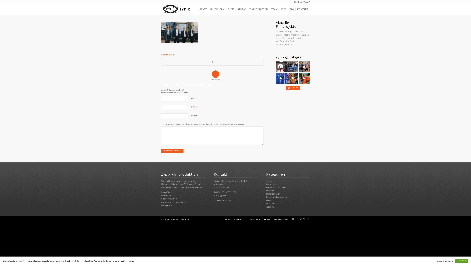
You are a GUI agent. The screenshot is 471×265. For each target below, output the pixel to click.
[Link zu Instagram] (308, 219)
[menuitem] (203, 9)
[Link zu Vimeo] (300, 219)
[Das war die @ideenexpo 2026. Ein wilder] (281, 78)
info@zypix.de (220, 195)
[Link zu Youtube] (293, 219)
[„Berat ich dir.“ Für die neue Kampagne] (281, 66)
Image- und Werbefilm (276, 197)
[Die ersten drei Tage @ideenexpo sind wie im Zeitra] (304, 78)
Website (194, 115)
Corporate (271, 184)
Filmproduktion (273, 193)
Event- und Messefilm (276, 187)
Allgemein (270, 181)
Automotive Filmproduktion (174, 202)
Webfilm (270, 206)
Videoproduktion (169, 198)
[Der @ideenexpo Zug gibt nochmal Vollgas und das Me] (292, 78)
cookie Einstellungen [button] (445, 261)
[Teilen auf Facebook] (212, 61)
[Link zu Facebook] (297, 219)
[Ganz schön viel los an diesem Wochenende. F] (292, 66)
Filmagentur (166, 205)
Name (194, 98)
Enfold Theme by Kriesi (182, 219)
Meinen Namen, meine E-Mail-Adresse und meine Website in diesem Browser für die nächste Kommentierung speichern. (205, 124)
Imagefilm (165, 192)
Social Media (272, 203)
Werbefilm (166, 195)
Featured (270, 190)
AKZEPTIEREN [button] (461, 261)
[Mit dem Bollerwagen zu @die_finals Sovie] (304, 66)
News (268, 200)
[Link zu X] (304, 219)
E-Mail (194, 107)
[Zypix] (176, 9)
